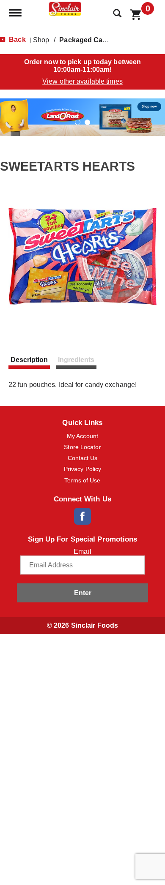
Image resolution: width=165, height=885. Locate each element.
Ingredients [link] (76, 359)
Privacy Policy (82, 469)
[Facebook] (82, 516)
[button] (82, 116)
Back (16, 39)
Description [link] (29, 359)
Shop (41, 40)
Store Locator (82, 447)
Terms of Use (82, 480)
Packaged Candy (87, 40)
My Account (82, 436)
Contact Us (83, 458)
